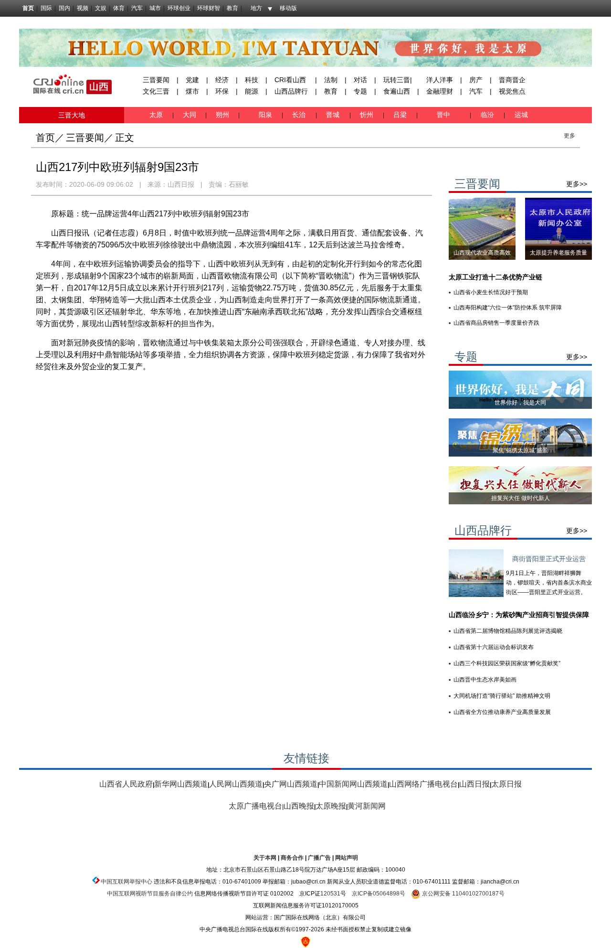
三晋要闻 (156, 80)
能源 (251, 91)
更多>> (576, 184)
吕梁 (401, 114)
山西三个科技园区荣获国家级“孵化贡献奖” (506, 663)
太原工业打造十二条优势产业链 (495, 277)
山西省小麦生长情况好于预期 (490, 292)
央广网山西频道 (290, 784)
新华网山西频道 (181, 784)
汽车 (137, 8)
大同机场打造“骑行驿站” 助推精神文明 (501, 695)
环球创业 (179, 8)
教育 (232, 8)
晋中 (444, 114)
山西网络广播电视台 (423, 784)
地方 (256, 8)
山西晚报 (299, 806)
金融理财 (439, 91)
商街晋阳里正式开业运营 (549, 559)
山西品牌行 (291, 91)
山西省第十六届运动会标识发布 (493, 647)
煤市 (192, 91)
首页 (28, 8)
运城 (520, 114)
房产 (476, 80)
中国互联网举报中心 (126, 881)
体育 (119, 8)
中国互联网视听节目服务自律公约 (150, 893)
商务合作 (292, 857)
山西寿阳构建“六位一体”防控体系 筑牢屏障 (507, 307)
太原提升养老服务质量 (558, 252)
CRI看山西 (290, 80)
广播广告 (319, 857)
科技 (251, 80)
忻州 (367, 114)
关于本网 (264, 857)
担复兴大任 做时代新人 (520, 498)
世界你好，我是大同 (520, 402)
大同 (189, 114)
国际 (46, 8)
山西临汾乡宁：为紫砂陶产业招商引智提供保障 (519, 614)
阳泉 (266, 114)
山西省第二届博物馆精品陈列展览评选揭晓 (507, 631)
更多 (569, 135)
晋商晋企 (512, 80)
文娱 (100, 8)
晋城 (334, 114)
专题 (360, 91)
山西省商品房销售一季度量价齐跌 (496, 323)
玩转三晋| (397, 80)
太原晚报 (331, 806)
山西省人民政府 (126, 784)
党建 (192, 80)
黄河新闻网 (367, 806)
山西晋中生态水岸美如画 (484, 679)
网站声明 (346, 857)
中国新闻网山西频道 (353, 784)
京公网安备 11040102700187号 (463, 893)
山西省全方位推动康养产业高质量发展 (502, 712)
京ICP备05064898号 (378, 893)
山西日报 (181, 184)
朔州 (222, 114)
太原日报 (506, 784)
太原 (157, 114)
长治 (300, 114)
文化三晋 (156, 91)
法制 (330, 80)
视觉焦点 (512, 91)
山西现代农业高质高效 (482, 252)
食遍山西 (396, 91)
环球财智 (208, 8)
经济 (222, 80)
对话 (360, 80)
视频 (82, 8)
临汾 (487, 114)
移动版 (288, 8)
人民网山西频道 (236, 784)
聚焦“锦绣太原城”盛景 (520, 450)
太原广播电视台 (255, 806)
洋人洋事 (439, 80)
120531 (330, 893)
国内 (64, 8)
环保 (222, 91)
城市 (155, 8)
